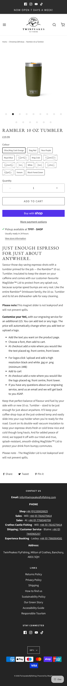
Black (39, 165)
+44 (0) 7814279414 (41, 516)
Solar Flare (22, 157)
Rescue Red (8, 165)
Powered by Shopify (45, 676)
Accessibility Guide (33, 608)
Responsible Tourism (33, 613)
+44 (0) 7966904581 (51, 538)
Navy (21, 165)
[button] (33, 79)
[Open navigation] (4, 24)
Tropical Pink (50, 157)
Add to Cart (33, 201)
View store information (15, 238)
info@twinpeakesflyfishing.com (37, 497)
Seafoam (51, 165)
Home (4, 42)
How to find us (33, 591)
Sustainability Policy (33, 596)
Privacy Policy (33, 580)
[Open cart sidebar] (62, 24)
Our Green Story (33, 602)
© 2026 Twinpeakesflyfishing (25, 676)
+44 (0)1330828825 (37, 511)
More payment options (33, 222)
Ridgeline (8, 172)
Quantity (6, 180)
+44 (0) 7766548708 (39, 520)
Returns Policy (33, 574)
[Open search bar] (54, 24)
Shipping (33, 585)
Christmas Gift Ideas (16, 42)
